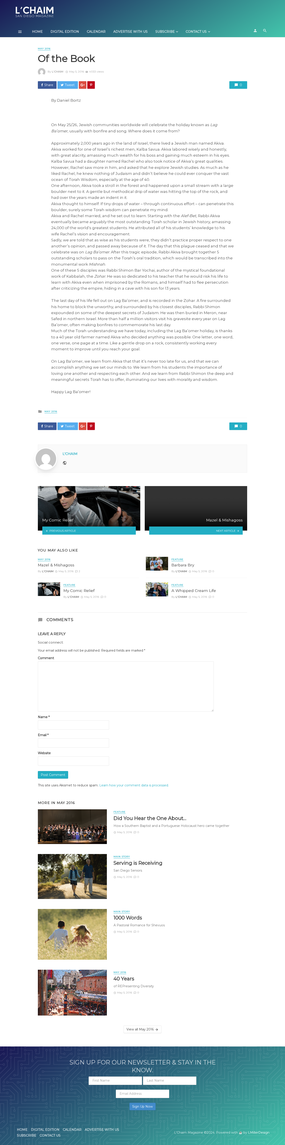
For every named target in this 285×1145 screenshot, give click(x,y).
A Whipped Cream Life (193, 590)
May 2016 (44, 48)
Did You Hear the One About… (150, 818)
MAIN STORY (122, 856)
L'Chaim (57, 71)
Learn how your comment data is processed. (134, 785)
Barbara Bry (182, 565)
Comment (46, 658)
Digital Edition (65, 32)
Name (44, 717)
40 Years (124, 978)
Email (43, 735)
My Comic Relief (79, 590)
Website (44, 753)
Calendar (96, 32)
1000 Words (128, 918)
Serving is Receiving (138, 863)
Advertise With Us (130, 32)
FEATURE (69, 585)
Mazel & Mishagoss (56, 565)
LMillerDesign (258, 1133)
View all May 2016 (140, 1029)
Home (37, 32)
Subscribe (165, 32)
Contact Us (196, 32)
